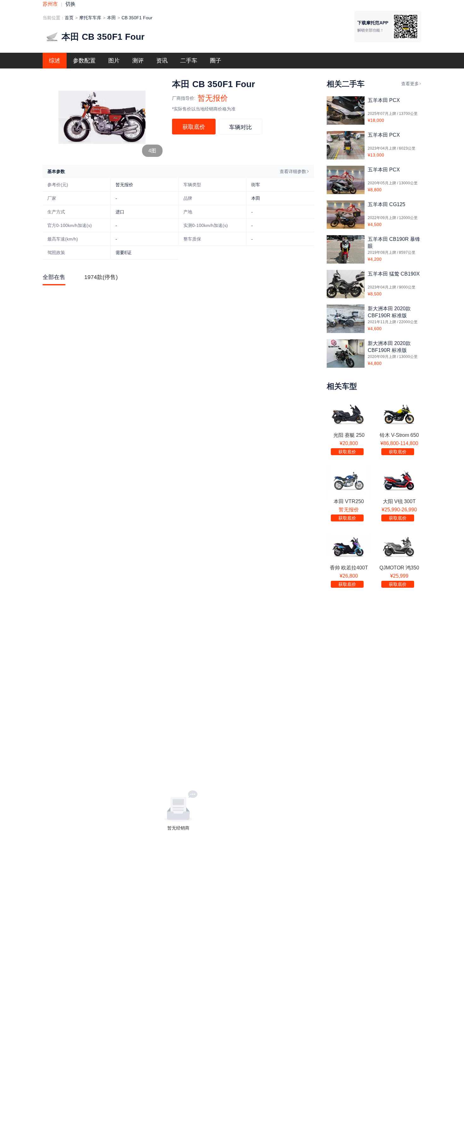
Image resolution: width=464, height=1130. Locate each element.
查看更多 (410, 83)
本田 (111, 17)
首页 (69, 17)
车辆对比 (240, 127)
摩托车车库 (90, 17)
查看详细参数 (293, 171)
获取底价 (193, 127)
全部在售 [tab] (54, 277)
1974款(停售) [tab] (101, 277)
